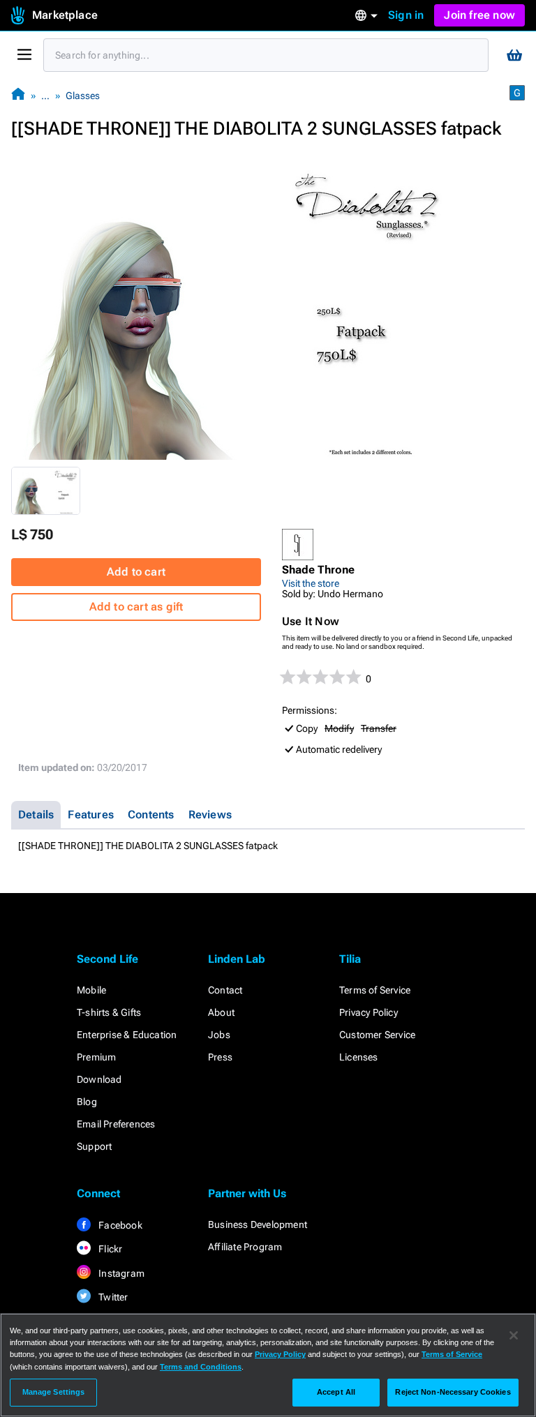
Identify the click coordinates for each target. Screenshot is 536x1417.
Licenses (358, 1057)
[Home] (18, 95)
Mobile (91, 990)
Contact (225, 990)
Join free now (479, 15)
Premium (96, 1057)
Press (220, 1057)
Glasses (83, 95)
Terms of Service (374, 990)
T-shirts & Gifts (109, 1012)
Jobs (219, 1034)
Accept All (336, 1392)
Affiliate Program (245, 1246)
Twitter (112, 1297)
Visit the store (310, 583)
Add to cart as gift (136, 606)
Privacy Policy (368, 1012)
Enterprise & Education (127, 1034)
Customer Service (377, 1034)
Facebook (119, 1225)
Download (99, 1079)
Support (94, 1146)
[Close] (513, 1335)
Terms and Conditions (200, 1367)
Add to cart (136, 571)
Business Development (257, 1224)
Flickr (109, 1248)
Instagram (120, 1273)
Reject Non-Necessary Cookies (452, 1392)
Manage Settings (53, 1392)
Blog (87, 1101)
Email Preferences (116, 1124)
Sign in (406, 15)
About (221, 1012)
